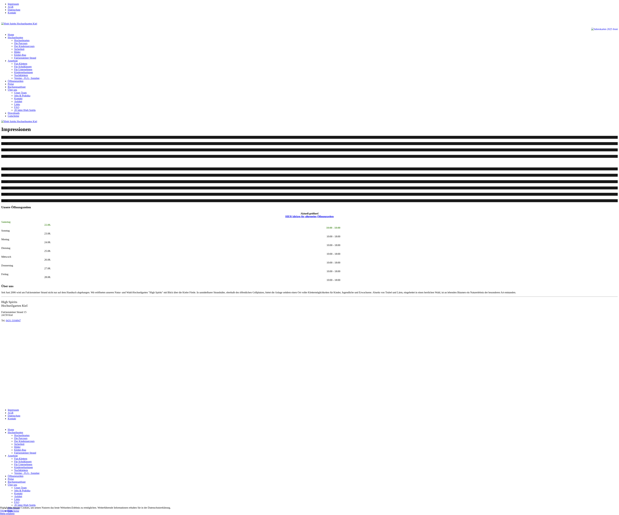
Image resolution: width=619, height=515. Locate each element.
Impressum (13, 4)
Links (17, 104)
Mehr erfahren (7, 513)
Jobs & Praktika (22, 95)
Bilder (17, 52)
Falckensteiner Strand (25, 57)
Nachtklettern (21, 75)
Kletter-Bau (20, 55)
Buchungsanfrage (17, 87)
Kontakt (12, 12)
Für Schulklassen (23, 66)
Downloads (14, 113)
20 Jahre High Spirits (25, 110)
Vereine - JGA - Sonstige (26, 78)
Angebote (13, 60)
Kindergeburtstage (23, 72)
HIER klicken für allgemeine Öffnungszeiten (309, 216)
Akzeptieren (6, 510)
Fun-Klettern (20, 63)
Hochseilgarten (15, 37)
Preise (11, 84)
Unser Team (20, 92)
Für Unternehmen (23, 69)
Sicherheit (19, 49)
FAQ (16, 107)
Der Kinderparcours (24, 46)
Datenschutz (14, 9)
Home (11, 34)
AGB (10, 6)
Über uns (12, 89)
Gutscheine (13, 116)
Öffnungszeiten (15, 81)
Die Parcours (20, 43)
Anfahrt (18, 101)
